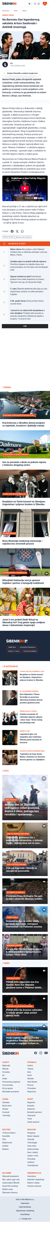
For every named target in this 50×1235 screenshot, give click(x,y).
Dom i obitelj (32, 1152)
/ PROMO (6, 387)
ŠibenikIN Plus (34, 1173)
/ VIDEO (6, 963)
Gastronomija (33, 1149)
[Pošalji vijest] (38, 3)
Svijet (4, 1078)
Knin (29, 1072)
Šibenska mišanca (10, 1192)
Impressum (25, 1203)
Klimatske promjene (10, 1091)
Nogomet (31, 1102)
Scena (16, 11)
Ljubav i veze (32, 1156)
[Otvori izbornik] (45, 4)
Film (4, 1139)
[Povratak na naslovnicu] (15, 3)
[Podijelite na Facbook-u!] (12, 231)
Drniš (29, 1075)
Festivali (5, 1112)
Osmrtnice (12, 647)
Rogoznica (31, 1091)
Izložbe (5, 1146)
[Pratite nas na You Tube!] (46, 1053)
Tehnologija (32, 1142)
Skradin (30, 1078)
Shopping (31, 1133)
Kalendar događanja (28, 647)
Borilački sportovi (34, 1112)
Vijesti (5, 1062)
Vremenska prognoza (11, 1082)
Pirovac (30, 1085)
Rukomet (31, 1109)
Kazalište (6, 1136)
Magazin (31, 1129)
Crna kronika (7, 1085)
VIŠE (25, 326)
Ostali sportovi (33, 1122)
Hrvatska (6, 1072)
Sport (30, 1099)
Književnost (7, 1142)
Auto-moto (31, 1146)
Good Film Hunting (10, 1186)
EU (3, 1075)
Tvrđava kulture (8, 1133)
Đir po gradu (7, 1088)
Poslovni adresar (29, 651)
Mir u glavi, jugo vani (11, 1179)
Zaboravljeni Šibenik (10, 1183)
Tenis (29, 1119)
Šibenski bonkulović (10, 1176)
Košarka (30, 1106)
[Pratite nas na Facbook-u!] (35, 1053)
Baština (5, 1149)
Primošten (31, 1088)
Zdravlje (30, 1139)
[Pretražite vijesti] (35, 3)
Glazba (24, 11)
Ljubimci (30, 1162)
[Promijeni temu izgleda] (30, 3)
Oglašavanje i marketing (25, 1211)
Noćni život (7, 1106)
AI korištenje (25, 1214)
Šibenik (5, 1069)
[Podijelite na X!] (17, 231)
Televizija (6, 1115)
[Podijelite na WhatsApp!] (22, 231)
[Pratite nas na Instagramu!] (40, 1053)
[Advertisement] (25, 359)
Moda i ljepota (33, 1136)
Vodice (30, 1065)
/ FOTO (5, 771)
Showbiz (5, 1102)
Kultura (6, 1129)
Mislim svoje (7, 1189)
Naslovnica (5, 11)
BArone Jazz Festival (23, 237)
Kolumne (6, 1173)
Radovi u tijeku (13, 651)
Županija (31, 1062)
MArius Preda (8, 237)
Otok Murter (32, 1082)
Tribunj (30, 1069)
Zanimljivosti (32, 1165)
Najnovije (6, 1065)
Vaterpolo (31, 1115)
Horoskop (31, 1159)
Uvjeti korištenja (25, 1207)
